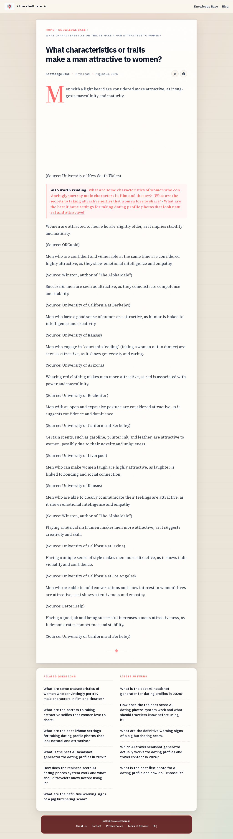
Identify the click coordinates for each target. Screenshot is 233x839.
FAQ (155, 826)
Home (50, 29)
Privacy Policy (114, 826)
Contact (96, 826)
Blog (225, 6)
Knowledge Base (206, 6)
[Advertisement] (116, 136)
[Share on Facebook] (183, 73)
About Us (81, 826)
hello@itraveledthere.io (116, 821)
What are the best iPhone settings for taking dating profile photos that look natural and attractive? (116, 207)
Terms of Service (138, 826)
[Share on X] (175, 73)
